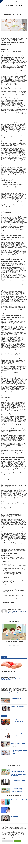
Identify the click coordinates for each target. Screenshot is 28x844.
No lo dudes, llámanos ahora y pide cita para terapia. (12, 673)
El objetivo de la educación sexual (19, 798)
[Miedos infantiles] (14, 632)
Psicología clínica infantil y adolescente (17, 823)
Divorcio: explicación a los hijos (18, 778)
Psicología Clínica (16, 1)
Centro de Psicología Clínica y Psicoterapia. (10, 676)
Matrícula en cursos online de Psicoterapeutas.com (13, 726)
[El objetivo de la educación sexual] (5, 800)
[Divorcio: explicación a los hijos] (5, 780)
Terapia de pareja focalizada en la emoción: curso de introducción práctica (19, 750)
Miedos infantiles (14, 641)
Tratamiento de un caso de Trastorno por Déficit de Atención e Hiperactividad (17, 788)
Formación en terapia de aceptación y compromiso (17, 733)
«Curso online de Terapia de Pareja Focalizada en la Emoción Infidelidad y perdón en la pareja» (19, 742)
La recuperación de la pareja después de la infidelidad (17, 705)
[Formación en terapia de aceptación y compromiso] (5, 734)
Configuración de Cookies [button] (8, 840)
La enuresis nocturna (16, 806)
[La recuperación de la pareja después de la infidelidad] (5, 707)
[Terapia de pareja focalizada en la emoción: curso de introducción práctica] (5, 751)
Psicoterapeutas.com (8, 5)
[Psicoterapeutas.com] (5, 699)
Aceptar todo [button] (17, 840)
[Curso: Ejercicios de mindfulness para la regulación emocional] (5, 720)
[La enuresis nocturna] (5, 808)
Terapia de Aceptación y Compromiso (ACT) (13, 3)
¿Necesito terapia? (20, 5)
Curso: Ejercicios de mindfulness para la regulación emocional (18, 719)
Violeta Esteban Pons (14, 609)
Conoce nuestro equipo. (6, 677)
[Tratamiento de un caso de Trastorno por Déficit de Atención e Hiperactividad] (5, 789)
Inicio (8, 1)
